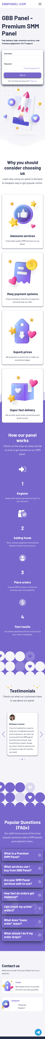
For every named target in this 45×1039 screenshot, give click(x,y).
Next (41, 734)
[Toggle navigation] (40, 4)
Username (8, 54)
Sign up (33, 81)
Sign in (23, 75)
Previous (4, 734)
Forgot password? (32, 68)
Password (8, 64)
